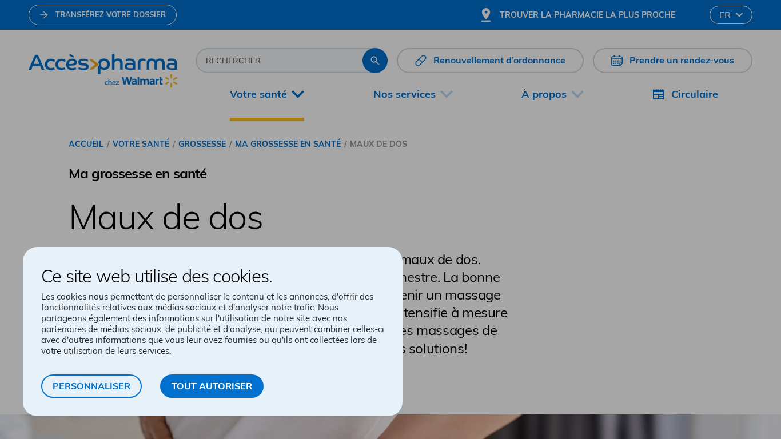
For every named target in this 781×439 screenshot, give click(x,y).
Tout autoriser (212, 386)
